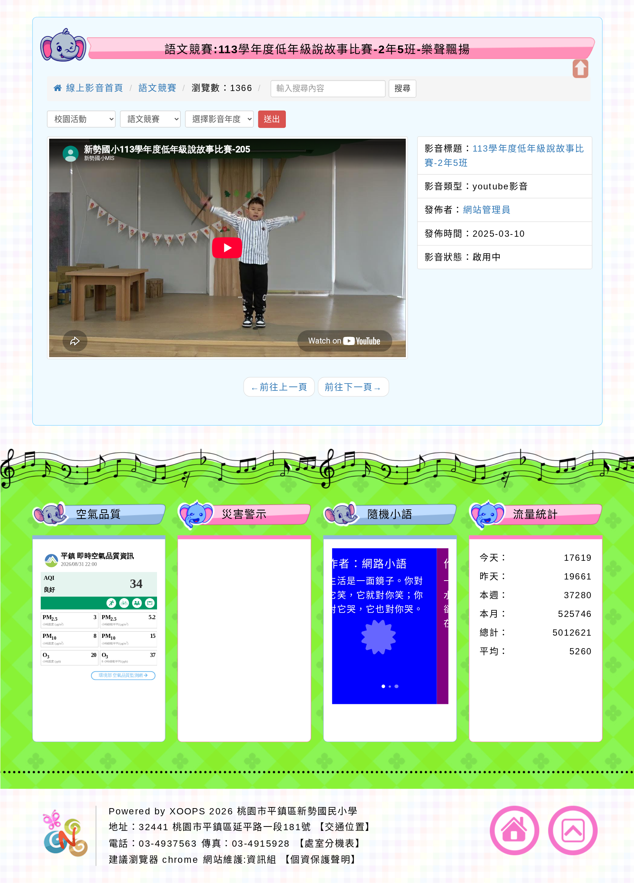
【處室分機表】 (329, 843)
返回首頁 (514, 830)
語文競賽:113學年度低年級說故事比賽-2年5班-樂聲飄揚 (317, 49)
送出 (271, 119)
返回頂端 (573, 830)
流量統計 (535, 514)
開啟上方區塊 (580, 68)
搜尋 (402, 88)
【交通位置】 (345, 827)
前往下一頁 (353, 387)
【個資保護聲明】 (320, 859)
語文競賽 (157, 88)
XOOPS (187, 811)
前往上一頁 (278, 387)
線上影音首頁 (93, 88)
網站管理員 (487, 210)
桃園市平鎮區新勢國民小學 (297, 811)
